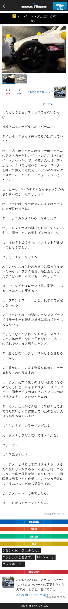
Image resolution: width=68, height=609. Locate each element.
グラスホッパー (13, 564)
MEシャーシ (46, 557)
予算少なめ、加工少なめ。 (21, 550)
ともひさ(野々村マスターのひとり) (34, 594)
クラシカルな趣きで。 (18, 557)
